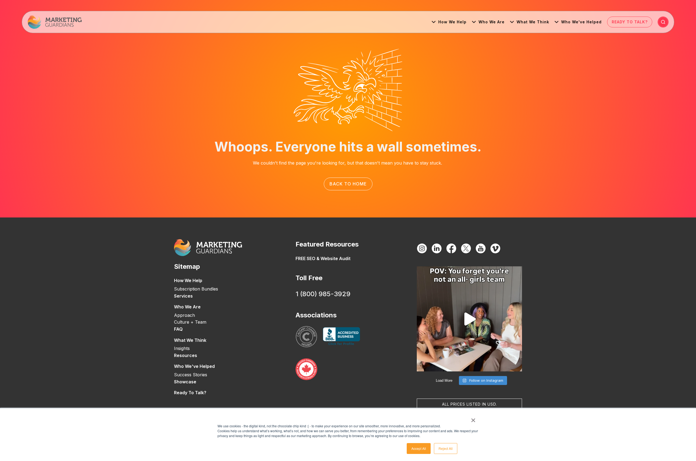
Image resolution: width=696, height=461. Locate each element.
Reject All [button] (446, 448)
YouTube (481, 248)
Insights (182, 348)
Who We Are (491, 22)
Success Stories (190, 374)
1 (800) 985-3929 (323, 294)
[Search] (663, 22)
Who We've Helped (581, 22)
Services (183, 296)
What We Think (533, 22)
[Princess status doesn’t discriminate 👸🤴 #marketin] (469, 318)
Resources (185, 355)
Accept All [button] (418, 448)
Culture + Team (190, 322)
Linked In (436, 248)
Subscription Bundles (196, 289)
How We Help (452, 22)
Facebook (451, 248)
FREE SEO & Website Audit (323, 258)
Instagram (422, 248)
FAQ (178, 329)
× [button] (473, 418)
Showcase (185, 381)
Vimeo (495, 248)
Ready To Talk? (630, 22)
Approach (184, 315)
